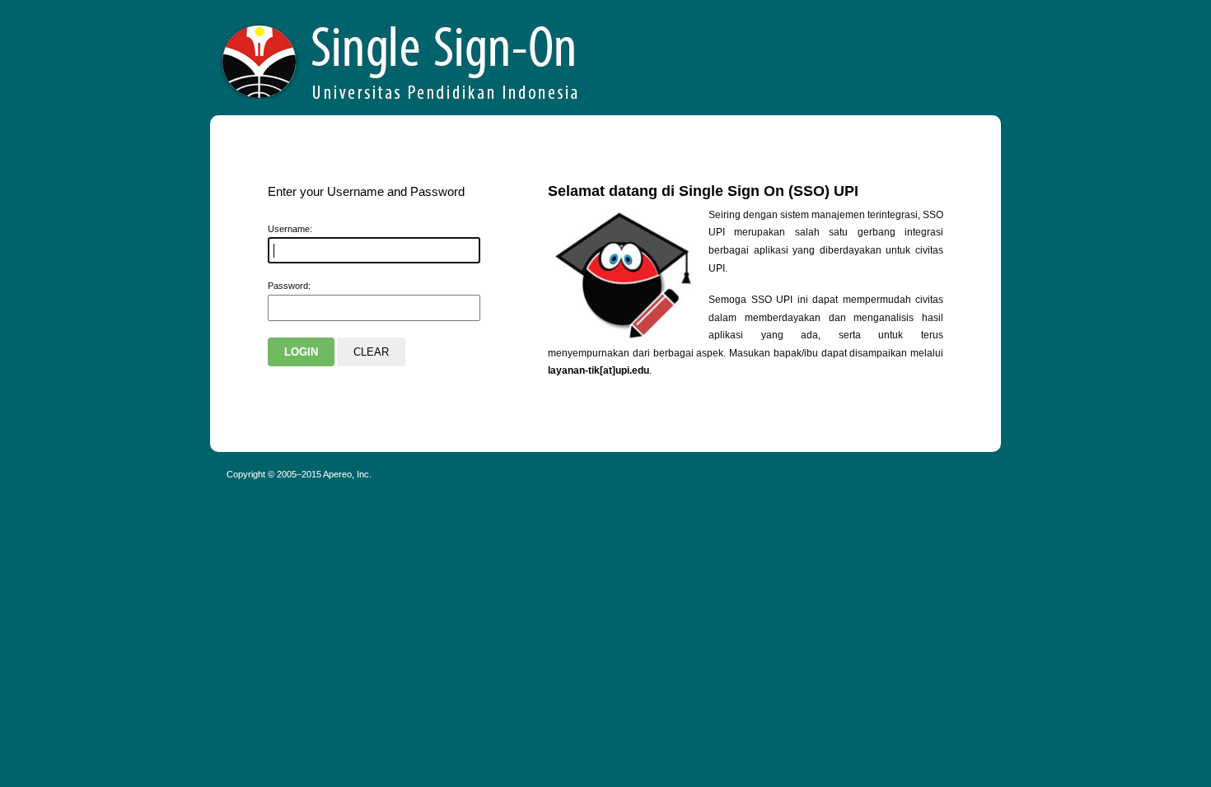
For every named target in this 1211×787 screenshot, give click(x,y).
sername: (290, 229)
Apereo (400, 57)
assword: (289, 286)
